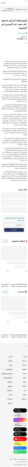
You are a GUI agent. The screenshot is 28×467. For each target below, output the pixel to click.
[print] (26, 39)
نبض (18, 415)
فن (24, 390)
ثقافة (24, 382)
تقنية (24, 377)
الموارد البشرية (5, 154)
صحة (24, 373)
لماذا (11, 395)
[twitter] (24, 39)
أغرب (11, 365)
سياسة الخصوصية (23, 459)
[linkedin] (20, 39)
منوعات (23, 399)
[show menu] (2, 3)
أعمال (23, 386)
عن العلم (16, 459)
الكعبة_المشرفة (8, 378)
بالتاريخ (10, 386)
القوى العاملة (6, 138)
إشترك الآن (14, 229)
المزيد (5, 241)
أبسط (11, 361)
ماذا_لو (10, 403)
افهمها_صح (9, 369)
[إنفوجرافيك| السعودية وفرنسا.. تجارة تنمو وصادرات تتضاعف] (18, 276)
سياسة (23, 360)
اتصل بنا (11, 459)
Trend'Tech (24, 461)
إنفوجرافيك (18, 9)
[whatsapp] (22, 39)
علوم (24, 394)
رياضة (23, 365)
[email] (17, 39)
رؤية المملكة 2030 (18, 75)
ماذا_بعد (10, 399)
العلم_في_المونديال (7, 373)
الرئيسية (25, 9)
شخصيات (10, 390)
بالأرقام (10, 382)
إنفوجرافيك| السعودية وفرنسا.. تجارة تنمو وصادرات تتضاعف (18, 285)
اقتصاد (23, 369)
